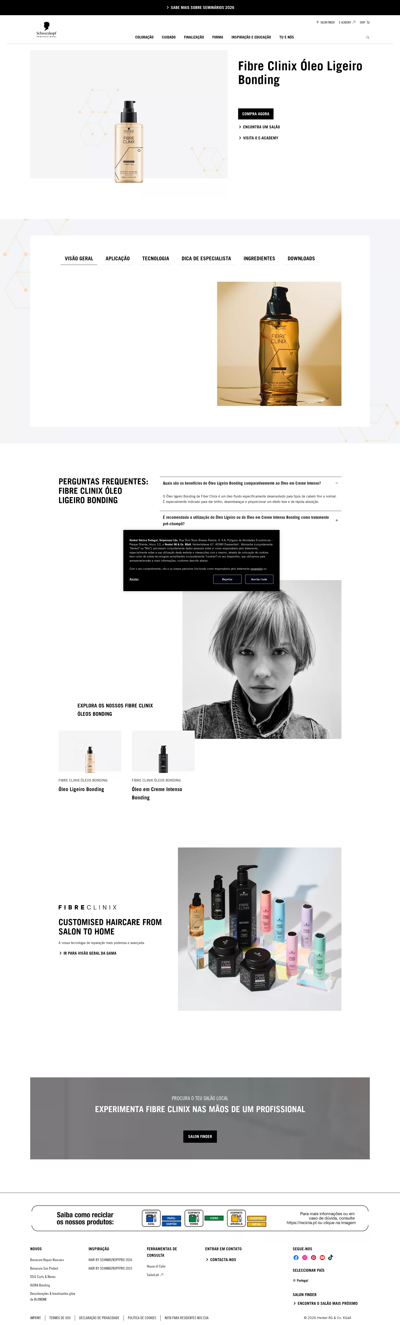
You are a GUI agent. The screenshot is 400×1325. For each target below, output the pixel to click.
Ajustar (134, 579)
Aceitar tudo (259, 579)
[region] (201, 560)
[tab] (79, 258)
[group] (200, 770)
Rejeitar (227, 579)
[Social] (296, 1257)
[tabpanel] (200, 337)
